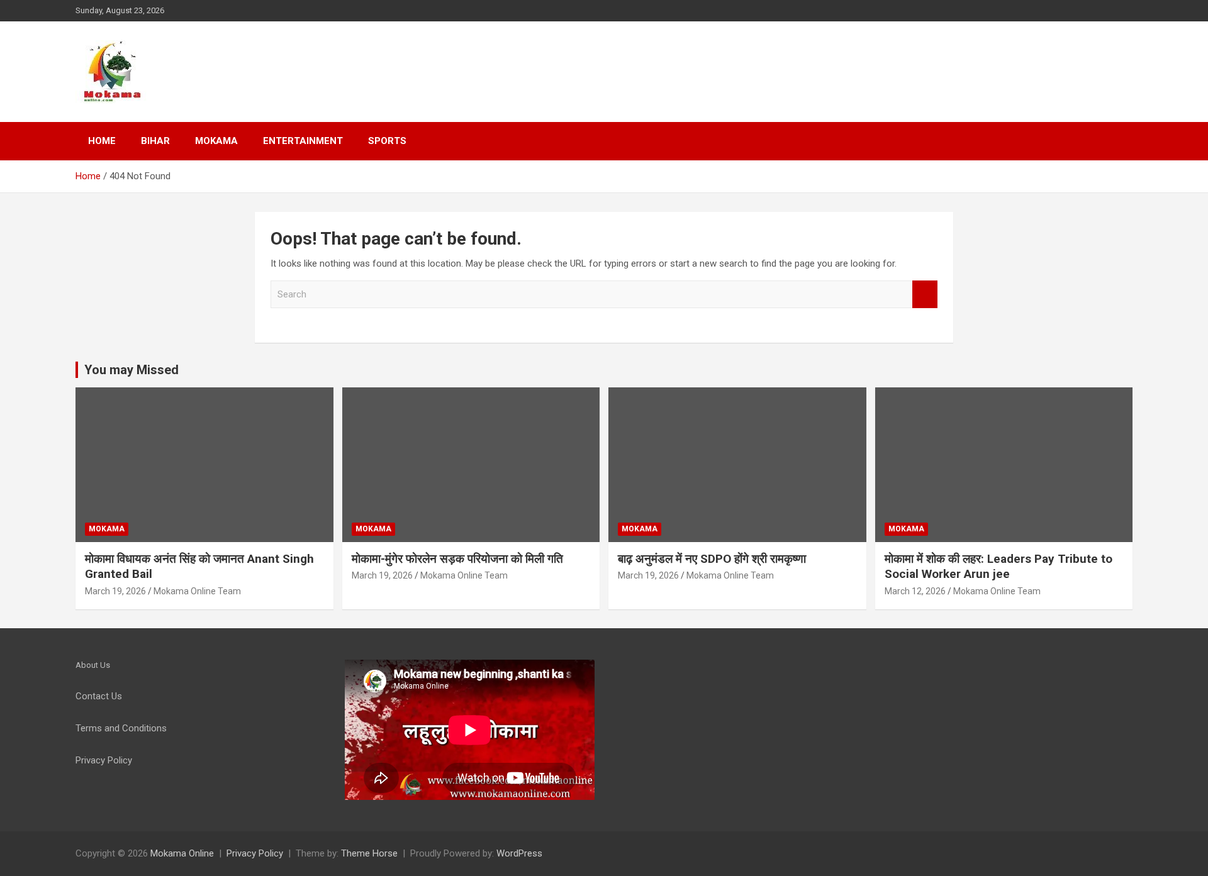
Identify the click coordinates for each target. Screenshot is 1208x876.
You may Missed (131, 369)
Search (924, 294)
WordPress (519, 853)
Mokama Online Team (197, 591)
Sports (387, 141)
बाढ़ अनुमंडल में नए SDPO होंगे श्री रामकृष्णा (712, 559)
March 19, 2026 (115, 591)
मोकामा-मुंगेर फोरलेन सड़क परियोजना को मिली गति (457, 559)
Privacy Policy (254, 853)
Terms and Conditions (121, 728)
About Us (93, 665)
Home (102, 141)
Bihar (155, 141)
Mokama (216, 141)
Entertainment (303, 141)
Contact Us (99, 696)
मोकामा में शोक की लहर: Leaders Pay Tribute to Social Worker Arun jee (998, 567)
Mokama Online (182, 853)
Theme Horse (369, 853)
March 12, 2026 (915, 591)
